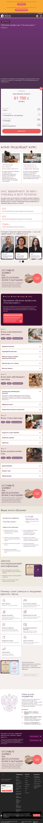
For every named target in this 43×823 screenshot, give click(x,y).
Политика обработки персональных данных (37, 787)
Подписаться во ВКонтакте (34, 740)
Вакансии (26, 786)
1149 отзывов (11, 788)
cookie (4, 814)
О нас (26, 778)
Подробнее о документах (30, 675)
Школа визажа (18, 786)
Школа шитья (18, 791)
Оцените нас (7, 790)
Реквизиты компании (37, 781)
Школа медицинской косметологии (18, 806)
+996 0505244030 (4, 13)
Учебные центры (37, 779)
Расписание (27, 776)
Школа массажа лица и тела (19, 794)
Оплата (26, 788)
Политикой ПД (6, 816)
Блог (26, 790)
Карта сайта (27, 792)
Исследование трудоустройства (37, 777)
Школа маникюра (18, 777)
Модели (26, 780)
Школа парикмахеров (18, 797)
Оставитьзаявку (37, 278)
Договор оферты (37, 783)
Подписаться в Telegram (34, 736)
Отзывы (26, 782)
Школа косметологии (18, 780)
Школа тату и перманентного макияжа (19, 810)
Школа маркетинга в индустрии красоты (18, 801)
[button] (41, 15)
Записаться (21, 131)
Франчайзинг (27, 784)
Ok (36, 815)
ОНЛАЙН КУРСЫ (21, 4)
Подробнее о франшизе (21, 9)
